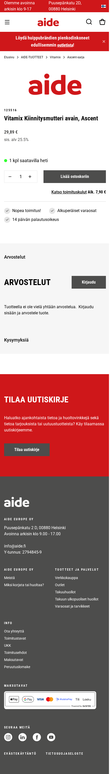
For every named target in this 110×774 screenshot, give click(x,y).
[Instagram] (8, 737)
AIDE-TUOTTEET (32, 57)
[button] (54, 257)
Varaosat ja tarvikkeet (72, 606)
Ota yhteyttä (14, 631)
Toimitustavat (15, 638)
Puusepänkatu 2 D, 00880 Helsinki (35, 527)
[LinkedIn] (22, 737)
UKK (7, 645)
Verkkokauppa (66, 578)
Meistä (9, 578)
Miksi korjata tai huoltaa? (24, 585)
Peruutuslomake (17, 667)
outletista (65, 45)
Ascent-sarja (75, 57)
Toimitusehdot (15, 653)
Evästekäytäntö (20, 753)
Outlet (60, 585)
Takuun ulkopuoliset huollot (76, 599)
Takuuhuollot (65, 592)
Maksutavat (13, 660)
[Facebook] (37, 737)
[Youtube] (51, 737)
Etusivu (9, 57)
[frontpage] (50, 502)
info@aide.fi (15, 546)
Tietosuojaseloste (65, 753)
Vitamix (55, 57)
